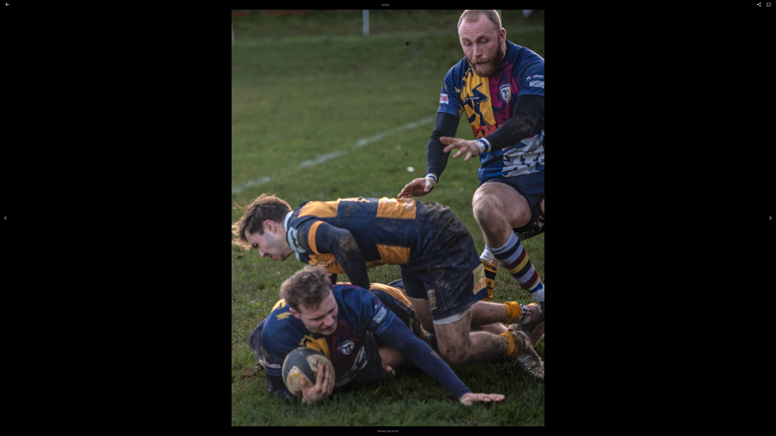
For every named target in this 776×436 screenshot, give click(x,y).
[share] (759, 5)
